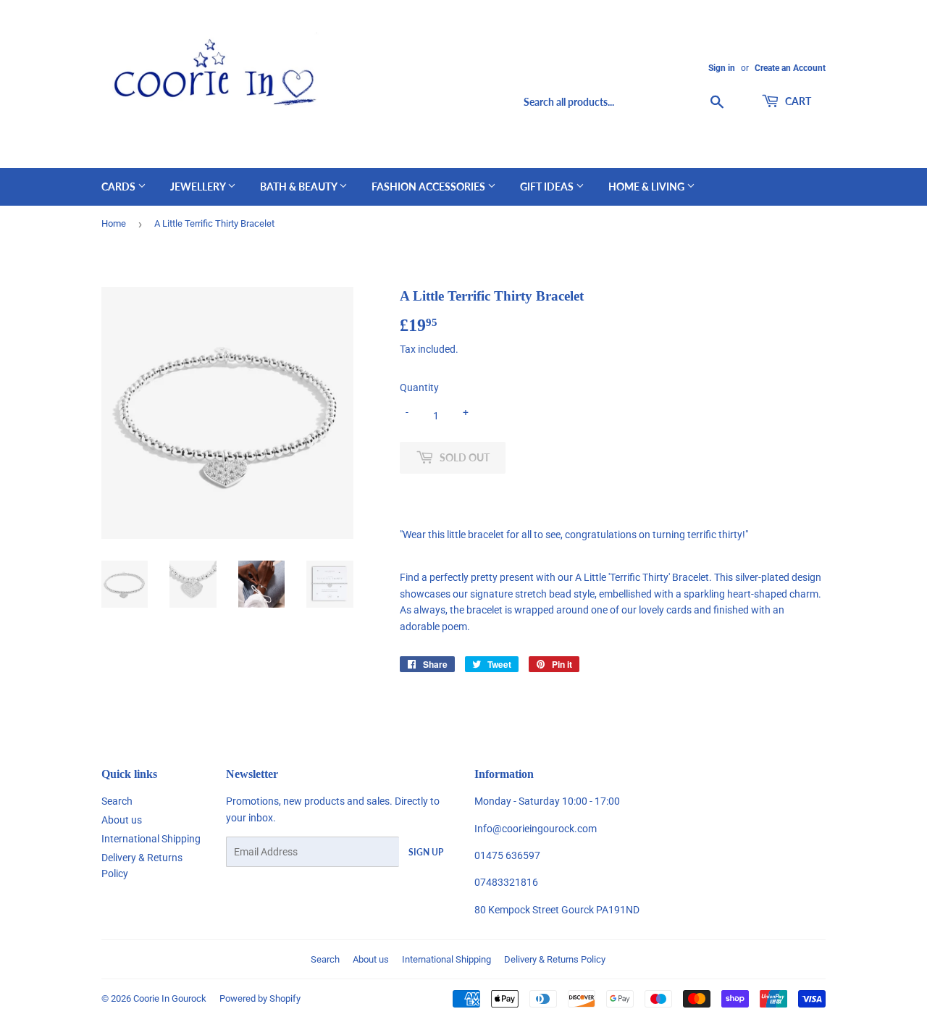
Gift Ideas (548, 186)
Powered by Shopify (260, 998)
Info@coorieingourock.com (535, 828)
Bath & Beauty (299, 186)
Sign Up (425, 852)
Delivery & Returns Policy (554, 959)
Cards (119, 186)
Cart (797, 101)
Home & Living (647, 186)
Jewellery (198, 186)
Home (113, 223)
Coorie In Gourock (169, 998)
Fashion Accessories (429, 186)
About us (121, 820)
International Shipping (151, 839)
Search (117, 801)
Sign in (721, 68)
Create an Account (790, 68)
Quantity (419, 387)
